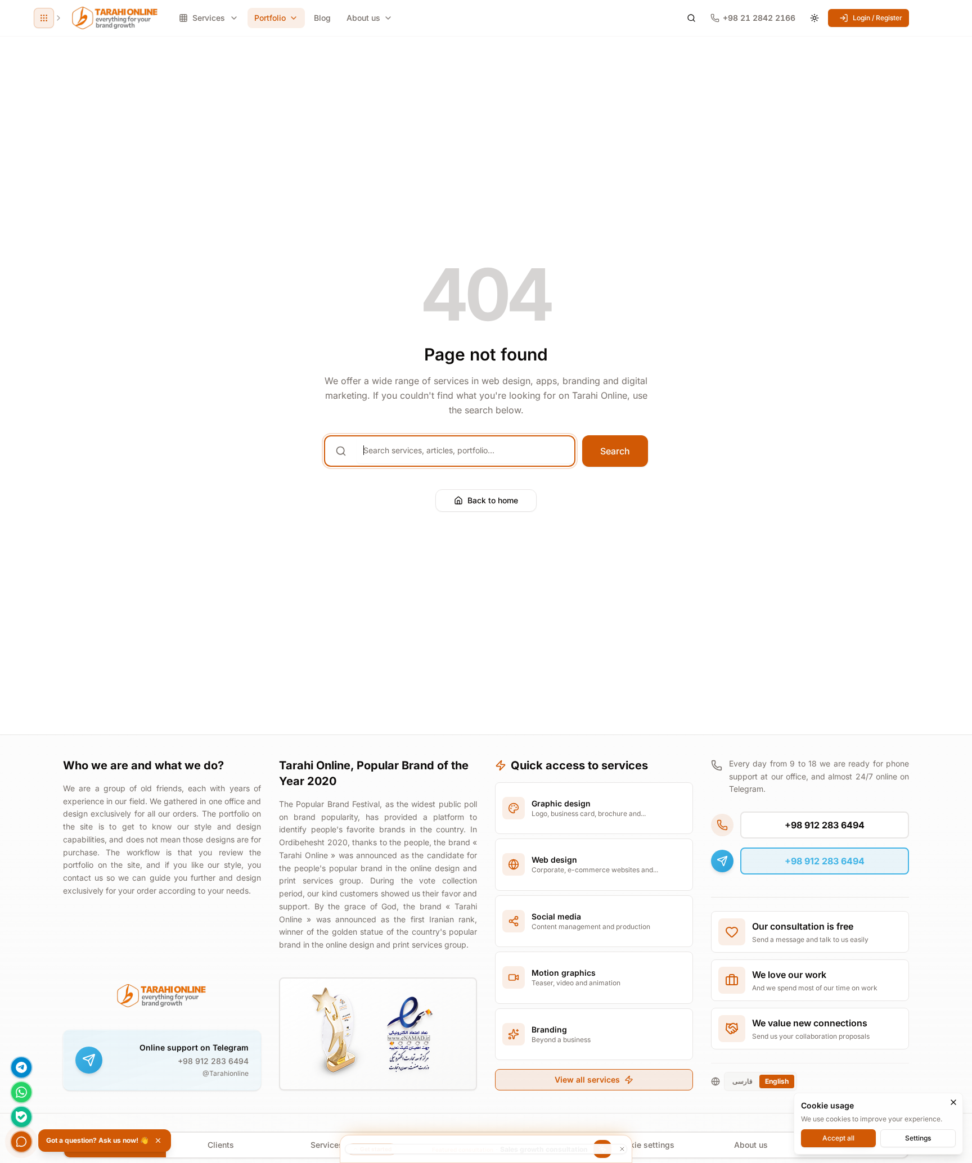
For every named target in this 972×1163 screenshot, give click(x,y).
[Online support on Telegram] (88, 1060)
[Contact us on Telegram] (21, 1067)
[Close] (953, 1102)
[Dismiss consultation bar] (486, 1149)
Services (326, 1145)
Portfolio (270, 17)
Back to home (492, 500)
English (777, 1081)
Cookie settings (644, 1145)
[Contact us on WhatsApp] (21, 1092)
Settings (918, 1137)
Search (615, 451)
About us (363, 17)
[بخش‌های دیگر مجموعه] (44, 18)
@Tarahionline (225, 1073)
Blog (322, 17)
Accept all (838, 1137)
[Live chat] (21, 1142)
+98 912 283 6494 (213, 1061)
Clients (221, 1145)
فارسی (742, 1081)
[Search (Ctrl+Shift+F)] (691, 18)
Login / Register (877, 17)
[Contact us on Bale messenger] (21, 1117)
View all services (587, 1079)
